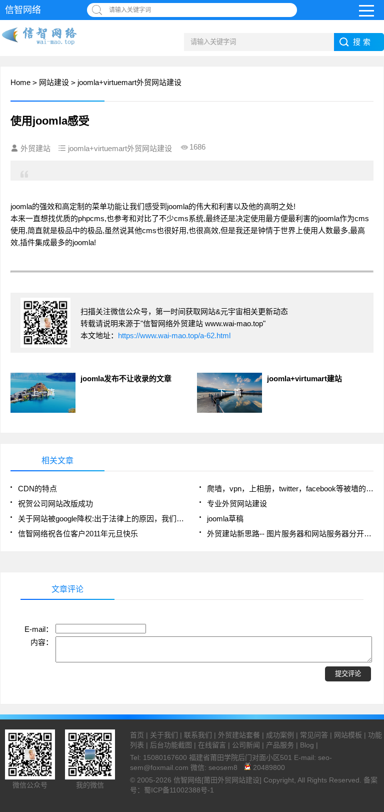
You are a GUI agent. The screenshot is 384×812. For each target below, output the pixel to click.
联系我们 (198, 735)
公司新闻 (246, 745)
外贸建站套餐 (239, 735)
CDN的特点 (37, 488)
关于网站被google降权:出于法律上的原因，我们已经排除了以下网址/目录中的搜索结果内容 (101, 518)
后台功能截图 (171, 745)
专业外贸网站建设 (237, 503)
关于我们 (164, 735)
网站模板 (348, 735)
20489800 (268, 767)
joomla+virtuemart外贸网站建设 (130, 82)
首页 (137, 735)
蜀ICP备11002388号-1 (179, 790)
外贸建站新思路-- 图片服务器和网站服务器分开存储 (290, 533)
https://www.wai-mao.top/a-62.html (174, 335)
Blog (307, 745)
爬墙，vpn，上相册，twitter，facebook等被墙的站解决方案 (290, 488)
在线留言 (212, 745)
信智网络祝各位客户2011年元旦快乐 (78, 533)
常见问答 (314, 735)
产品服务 (280, 745)
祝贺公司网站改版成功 (55, 503)
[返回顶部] (373, 720)
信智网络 (23, 10)
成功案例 (280, 735)
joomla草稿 (225, 518)
